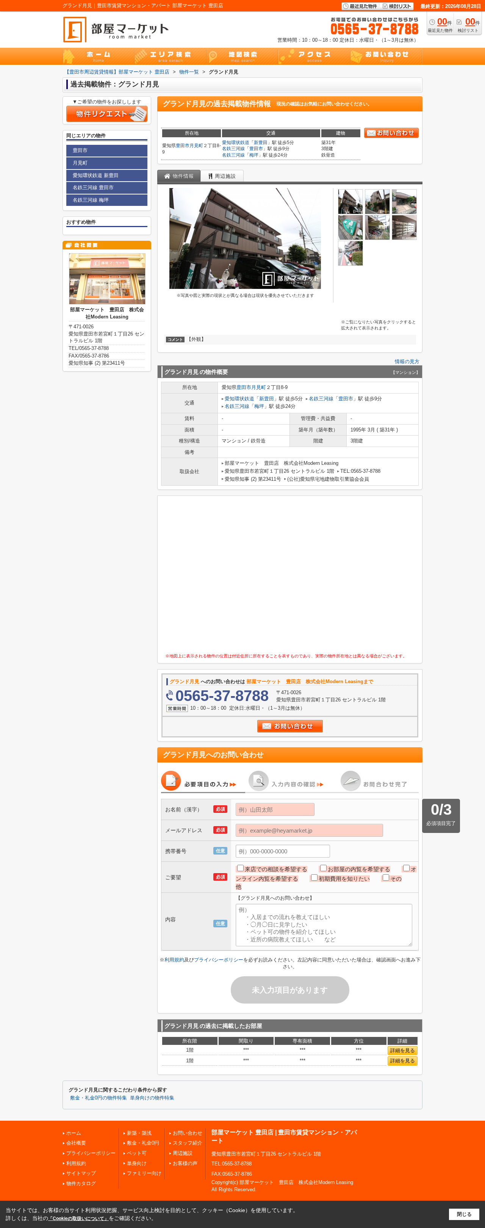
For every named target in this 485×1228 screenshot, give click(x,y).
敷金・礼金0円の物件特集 (98, 1098)
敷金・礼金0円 (143, 1143)
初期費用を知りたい (344, 878)
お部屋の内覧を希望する (359, 869)
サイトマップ (81, 1173)
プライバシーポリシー (218, 960)
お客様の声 (185, 1163)
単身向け (137, 1163)
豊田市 (182, 145)
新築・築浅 (139, 1133)
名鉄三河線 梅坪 (91, 200)
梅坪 (253, 155)
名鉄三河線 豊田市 (93, 187)
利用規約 (174, 960)
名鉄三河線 (233, 148)
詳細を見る (402, 1050)
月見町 (196, 145)
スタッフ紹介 (187, 1143)
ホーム (73, 1133)
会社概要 (76, 1143)
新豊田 (261, 142)
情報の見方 (407, 361)
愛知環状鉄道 (235, 142)
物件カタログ (81, 1183)
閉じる (464, 1214)
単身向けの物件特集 (152, 1098)
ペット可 (137, 1153)
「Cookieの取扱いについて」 (78, 1218)
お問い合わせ (187, 1133)
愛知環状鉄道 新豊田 (96, 175)
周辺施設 (182, 1153)
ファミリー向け (144, 1173)
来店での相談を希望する (276, 869)
